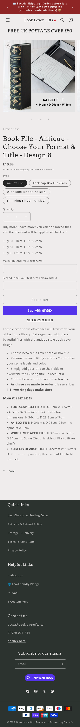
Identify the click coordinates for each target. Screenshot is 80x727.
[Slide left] (31, 119)
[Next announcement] (73, 7)
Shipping (24, 169)
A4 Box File (15, 183)
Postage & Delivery (21, 533)
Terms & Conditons (21, 542)
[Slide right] (48, 119)
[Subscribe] (62, 664)
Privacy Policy (17, 550)
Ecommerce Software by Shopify (54, 722)
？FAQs (13, 593)
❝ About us (15, 575)
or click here (17, 641)
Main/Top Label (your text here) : (23, 261)
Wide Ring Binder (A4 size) (26, 192)
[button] (7, 20)
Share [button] (11, 471)
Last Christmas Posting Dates (28, 515)
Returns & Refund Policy (25, 524)
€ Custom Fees (18, 601)
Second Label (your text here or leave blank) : (30, 278)
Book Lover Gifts (25, 722)
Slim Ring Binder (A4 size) (26, 200)
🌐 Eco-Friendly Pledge (24, 584)
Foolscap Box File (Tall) (50, 183)
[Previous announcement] (7, 7)
